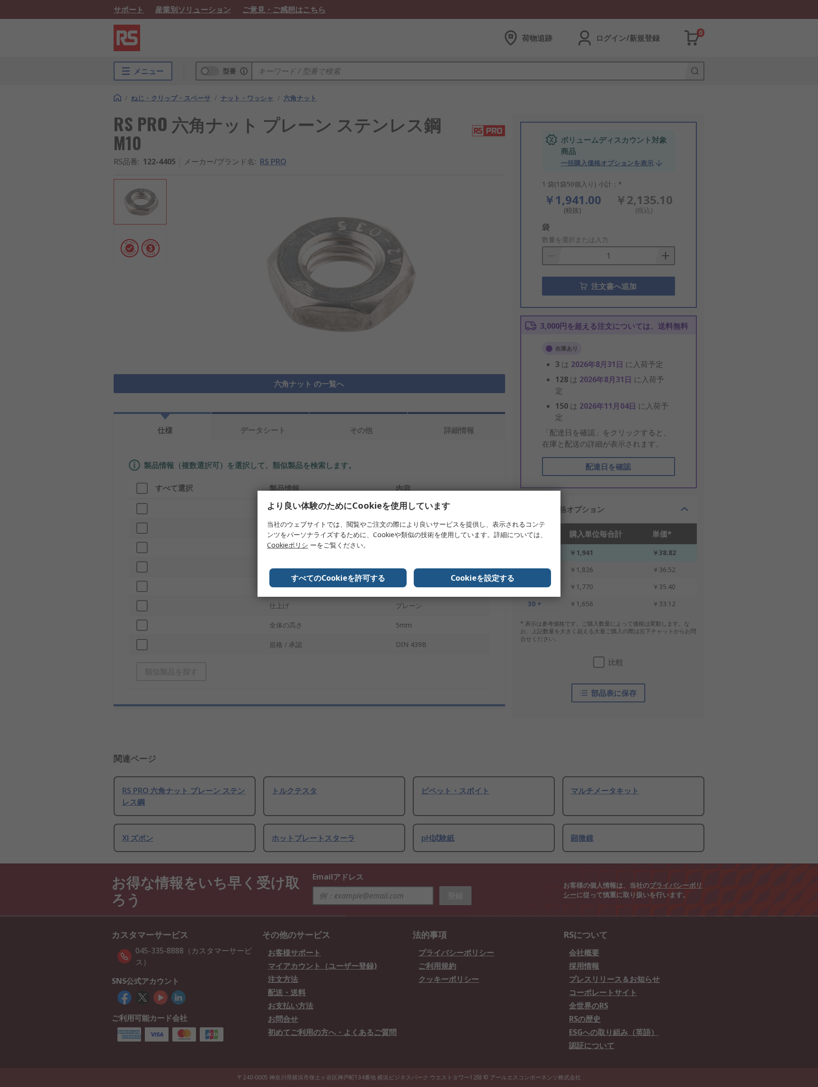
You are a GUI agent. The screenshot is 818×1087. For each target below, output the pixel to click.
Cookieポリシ (287, 544)
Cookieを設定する (483, 578)
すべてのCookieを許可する (338, 578)
